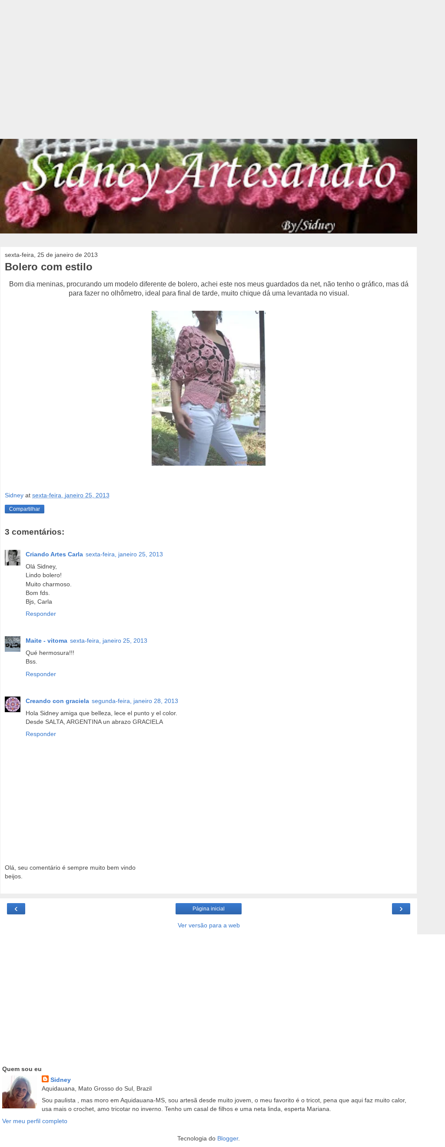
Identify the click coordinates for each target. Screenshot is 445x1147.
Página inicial (209, 909)
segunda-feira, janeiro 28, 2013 (135, 700)
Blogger (227, 1138)
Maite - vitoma (46, 640)
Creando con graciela (57, 700)
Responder (41, 613)
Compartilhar (24, 509)
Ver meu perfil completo (34, 1120)
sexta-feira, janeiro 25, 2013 (124, 554)
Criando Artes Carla (54, 554)
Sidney (60, 1079)
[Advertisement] (208, 74)
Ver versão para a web (209, 925)
